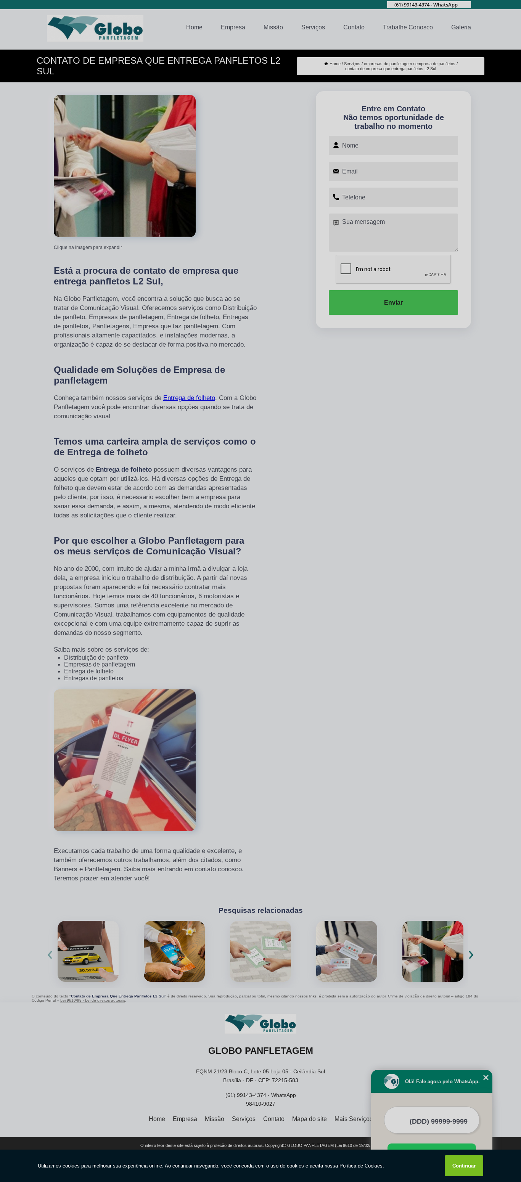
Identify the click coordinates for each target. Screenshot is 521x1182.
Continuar (464, 1166)
